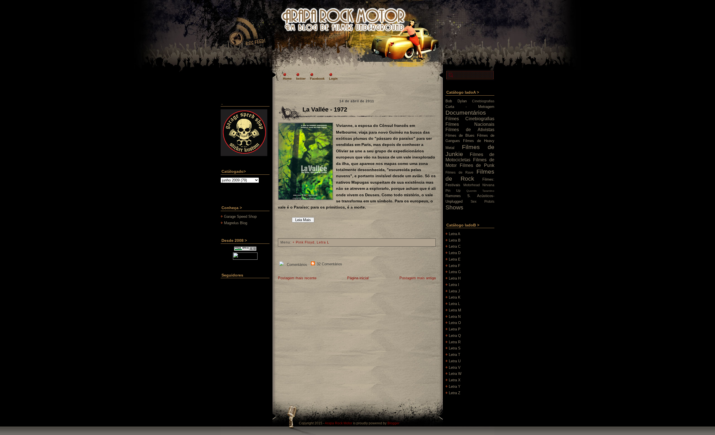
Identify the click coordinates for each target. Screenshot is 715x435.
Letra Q (455, 336)
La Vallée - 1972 (324, 109)
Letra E (455, 259)
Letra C (455, 246)
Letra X (455, 380)
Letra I (454, 285)
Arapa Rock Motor (338, 423)
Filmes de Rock (469, 175)
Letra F (454, 266)
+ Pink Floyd (303, 242)
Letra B (455, 240)
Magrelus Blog (235, 223)
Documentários (465, 112)
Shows (454, 207)
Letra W (455, 374)
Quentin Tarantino (480, 190)
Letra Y (455, 386)
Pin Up (453, 190)
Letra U (455, 361)
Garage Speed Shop (240, 216)
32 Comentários (329, 264)
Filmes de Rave (459, 172)
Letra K (455, 297)
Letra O (455, 323)
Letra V (455, 367)
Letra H (455, 278)
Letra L (323, 242)
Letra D (455, 253)
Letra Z (454, 393)
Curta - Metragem (469, 107)
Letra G (455, 272)
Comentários (296, 265)
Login (333, 78)
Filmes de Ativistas (469, 129)
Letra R (455, 342)
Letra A (454, 234)
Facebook (317, 78)
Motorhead (471, 185)
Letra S (455, 348)
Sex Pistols (482, 201)
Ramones (453, 196)
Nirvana (488, 185)
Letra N (455, 317)
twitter (301, 78)
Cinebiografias (483, 101)
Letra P (455, 329)
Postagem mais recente (297, 278)
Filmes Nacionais (469, 124)
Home (287, 78)
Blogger (393, 423)
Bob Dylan (456, 101)
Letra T (454, 355)
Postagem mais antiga (417, 278)
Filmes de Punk (477, 165)
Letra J (454, 291)
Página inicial (358, 278)
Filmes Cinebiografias (469, 118)
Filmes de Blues (460, 135)
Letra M (455, 310)
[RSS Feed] (246, 32)
